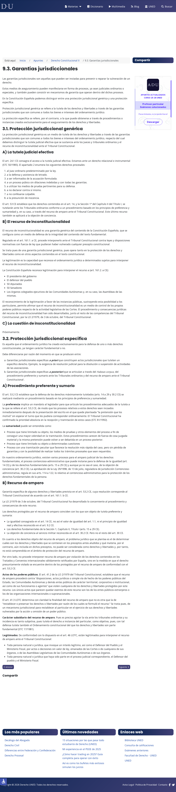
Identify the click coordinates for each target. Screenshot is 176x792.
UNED (152, 6)
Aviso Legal (128, 784)
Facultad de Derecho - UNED (141, 755)
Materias (73, 6)
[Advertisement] (87, 33)
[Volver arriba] (171, 786)
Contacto (162, 784)
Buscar (168, 6)
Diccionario (96, 6)
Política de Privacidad (146, 784)
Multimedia (118, 6)
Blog (136, 6)
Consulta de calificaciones (139, 745)
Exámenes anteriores (136, 750)
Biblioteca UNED (134, 740)
